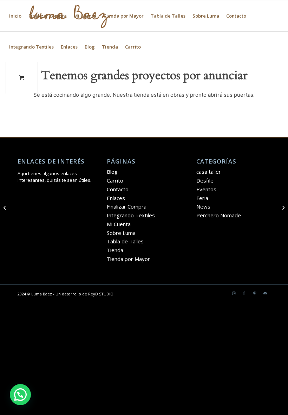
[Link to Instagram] (233, 293)
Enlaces (69, 47)
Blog (90, 47)
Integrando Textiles (31, 47)
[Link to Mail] (265, 293)
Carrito (133, 47)
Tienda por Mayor (123, 16)
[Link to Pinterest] (254, 293)
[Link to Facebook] (244, 293)
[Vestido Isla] (282, 207)
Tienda (110, 47)
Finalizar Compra (47, 16)
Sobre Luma (205, 16)
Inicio (15, 16)
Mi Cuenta (85, 16)
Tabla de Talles (168, 16)
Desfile (205, 180)
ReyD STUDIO (100, 293)
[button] (20, 394)
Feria (202, 198)
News (203, 206)
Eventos (206, 189)
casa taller (208, 171)
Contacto (236, 16)
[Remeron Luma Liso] (5, 207)
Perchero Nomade (218, 215)
